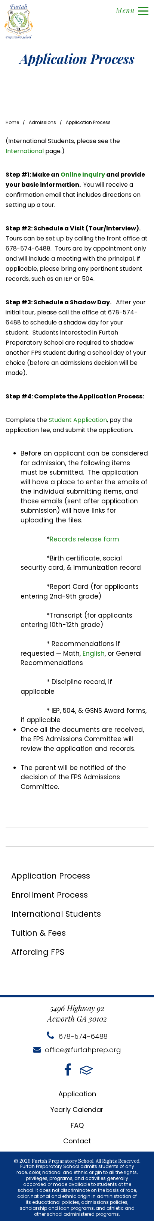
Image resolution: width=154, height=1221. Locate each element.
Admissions (42, 122)
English (94, 653)
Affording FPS (37, 952)
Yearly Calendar (77, 1109)
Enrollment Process (49, 894)
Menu (125, 10)
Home (12, 122)
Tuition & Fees (38, 933)
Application (77, 1094)
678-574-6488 (82, 1036)
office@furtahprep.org (82, 1049)
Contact (77, 1141)
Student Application (78, 420)
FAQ (77, 1125)
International (25, 151)
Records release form (84, 539)
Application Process (88, 122)
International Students (56, 913)
